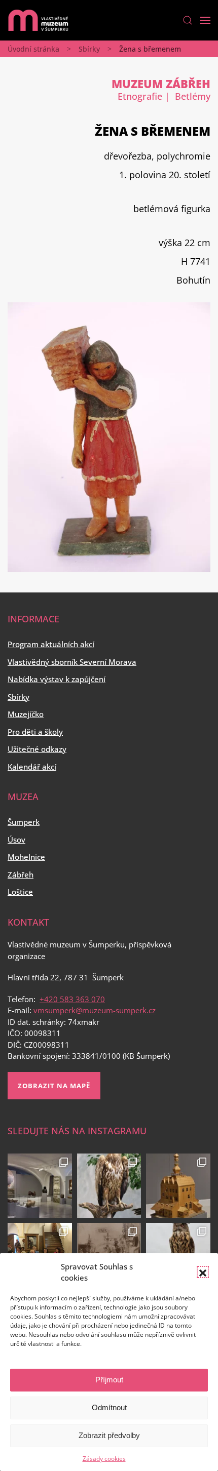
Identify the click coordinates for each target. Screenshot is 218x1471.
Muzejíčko (26, 714)
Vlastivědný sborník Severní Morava (72, 662)
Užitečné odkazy (37, 749)
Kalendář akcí (32, 767)
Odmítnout (109, 1407)
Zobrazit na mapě (54, 1085)
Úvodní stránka (33, 49)
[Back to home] (38, 20)
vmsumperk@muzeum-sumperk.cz (94, 1010)
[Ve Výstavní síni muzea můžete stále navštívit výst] (178, 1186)
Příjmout (109, 1379)
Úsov (16, 839)
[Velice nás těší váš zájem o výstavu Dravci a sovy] (109, 1186)
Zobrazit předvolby (109, 1435)
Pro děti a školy (35, 732)
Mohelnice (26, 857)
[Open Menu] (205, 20)
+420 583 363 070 (72, 999)
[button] (203, 1272)
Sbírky (89, 49)
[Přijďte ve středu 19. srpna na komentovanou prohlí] (40, 1186)
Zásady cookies (104, 1458)
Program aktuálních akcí (51, 644)
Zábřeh (20, 874)
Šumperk (24, 822)
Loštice (20, 892)
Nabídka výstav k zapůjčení (56, 679)
